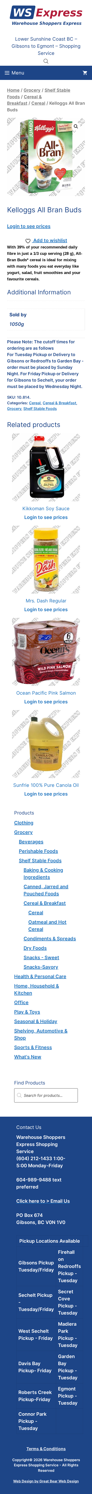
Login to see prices (28, 226)
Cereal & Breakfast (59, 403)
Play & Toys (27, 1012)
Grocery (32, 90)
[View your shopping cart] (85, 73)
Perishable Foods (38, 851)
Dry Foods (35, 948)
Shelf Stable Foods (40, 408)
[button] (76, 126)
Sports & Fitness (33, 1047)
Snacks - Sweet (41, 957)
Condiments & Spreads (50, 938)
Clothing (23, 823)
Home (13, 90)
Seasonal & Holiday (35, 1021)
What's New (27, 1057)
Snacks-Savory (41, 967)
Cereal (38, 103)
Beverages (31, 842)
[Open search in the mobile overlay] (46, 61)
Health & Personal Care (40, 976)
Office (21, 1002)
